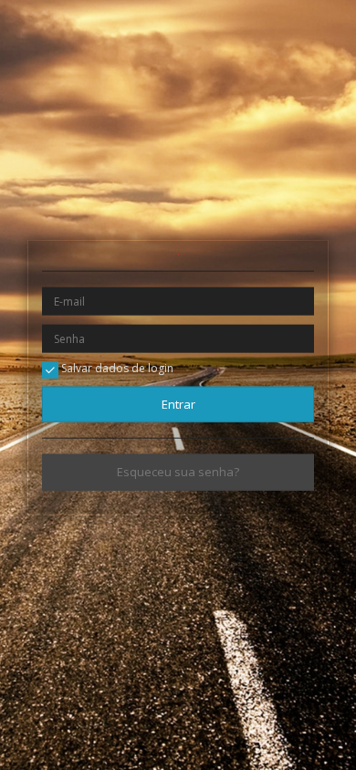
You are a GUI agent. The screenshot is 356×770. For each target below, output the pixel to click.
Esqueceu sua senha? (178, 471)
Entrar (178, 404)
